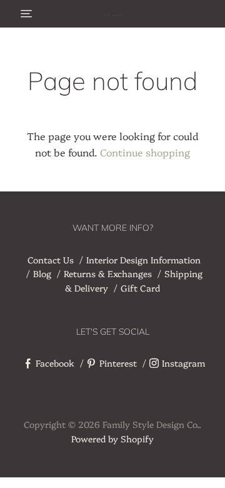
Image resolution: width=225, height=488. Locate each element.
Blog (42, 273)
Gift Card (140, 288)
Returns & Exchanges (108, 273)
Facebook (55, 363)
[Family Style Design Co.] (112, 13)
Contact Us (51, 259)
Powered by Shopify (112, 438)
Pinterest (118, 363)
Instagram (183, 363)
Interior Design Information (143, 259)
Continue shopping (145, 152)
